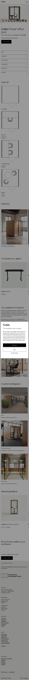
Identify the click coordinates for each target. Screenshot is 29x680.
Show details (14, 353)
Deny (14, 349)
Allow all (14, 345)
